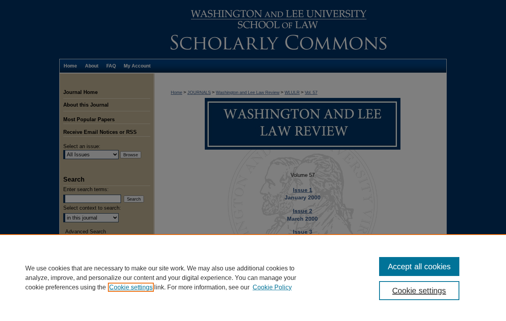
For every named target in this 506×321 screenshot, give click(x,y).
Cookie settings (131, 287)
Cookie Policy (272, 287)
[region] (253, 277)
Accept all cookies (419, 266)
